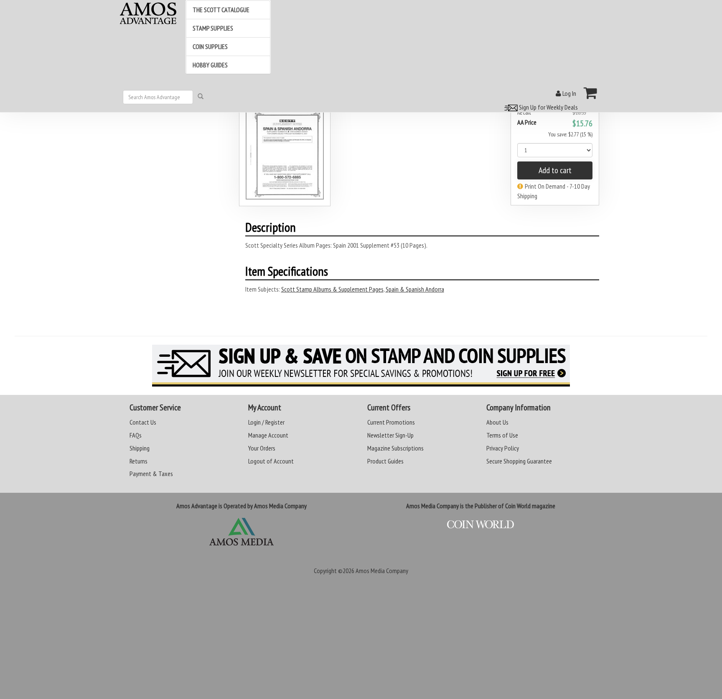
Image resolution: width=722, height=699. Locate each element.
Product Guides (385, 461)
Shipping (140, 448)
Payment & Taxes (151, 473)
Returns (138, 461)
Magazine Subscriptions (395, 448)
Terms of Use (502, 435)
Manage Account (268, 435)
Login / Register (266, 422)
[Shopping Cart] (590, 93)
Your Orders (261, 448)
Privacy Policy (502, 448)
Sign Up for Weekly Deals (548, 107)
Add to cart (555, 170)
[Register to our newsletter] (361, 366)
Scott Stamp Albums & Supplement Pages (332, 289)
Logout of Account (271, 461)
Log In (568, 93)
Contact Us (143, 422)
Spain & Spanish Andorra (415, 289)
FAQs (136, 435)
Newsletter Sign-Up (390, 435)
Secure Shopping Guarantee (519, 461)
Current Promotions (391, 422)
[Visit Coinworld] (480, 524)
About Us (497, 422)
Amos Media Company (382, 570)
